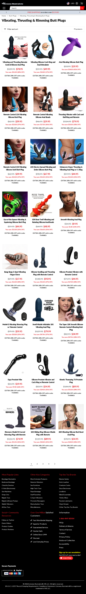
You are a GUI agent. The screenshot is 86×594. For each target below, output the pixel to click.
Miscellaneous (35, 507)
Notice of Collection (67, 540)
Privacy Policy (64, 537)
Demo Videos (6, 523)
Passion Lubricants (65, 501)
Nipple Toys (6, 498)
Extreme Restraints (35, 584)
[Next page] (54, 463)
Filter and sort (12, 29)
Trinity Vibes (63, 498)
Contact (62, 533)
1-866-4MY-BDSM (66, 518)
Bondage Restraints (9, 479)
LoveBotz (62, 491)
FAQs (61, 522)
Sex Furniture (35, 485)
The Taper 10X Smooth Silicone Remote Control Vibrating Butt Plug (71, 327)
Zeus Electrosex (65, 488)
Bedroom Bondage (8, 482)
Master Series (64, 479)
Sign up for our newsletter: (70, 552)
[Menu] (4, 8)
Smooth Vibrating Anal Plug (71, 219)
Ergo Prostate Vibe (15, 379)
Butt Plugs (13, 16)
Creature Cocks (64, 485)
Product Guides (7, 526)
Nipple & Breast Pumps (10, 501)
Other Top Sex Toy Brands (68, 507)
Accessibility (64, 544)
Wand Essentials (65, 495)
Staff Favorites (35, 495)
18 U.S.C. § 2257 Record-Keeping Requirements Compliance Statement (30, 586)
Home (4, 16)
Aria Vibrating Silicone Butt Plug (71, 62)
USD (69, 3)
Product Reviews (8, 529)
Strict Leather (64, 482)
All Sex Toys (6, 507)
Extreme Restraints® (63, 586)
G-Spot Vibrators (36, 498)
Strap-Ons (5, 495)
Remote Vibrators (36, 482)
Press (61, 547)
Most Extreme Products (38, 479)
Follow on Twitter (8, 520)
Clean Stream (64, 504)
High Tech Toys (35, 488)
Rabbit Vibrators (7, 504)
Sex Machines (6, 491)
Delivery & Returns (66, 526)
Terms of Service (65, 530)
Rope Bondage (35, 491)
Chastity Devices (8, 485)
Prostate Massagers (37, 501)
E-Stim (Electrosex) (8, 488)
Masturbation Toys (37, 504)
